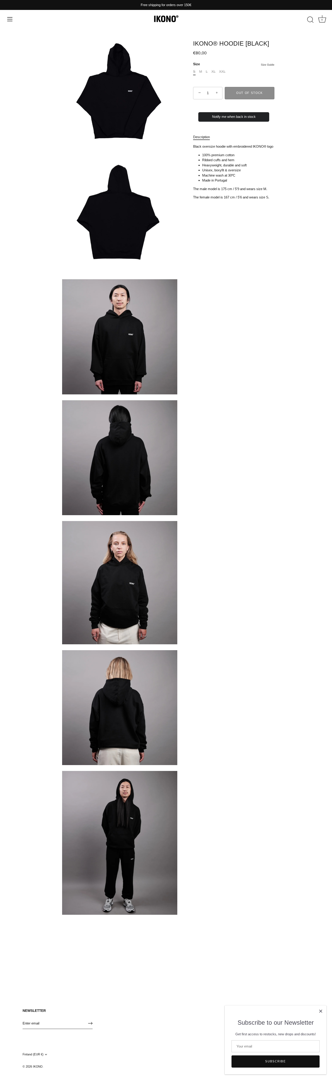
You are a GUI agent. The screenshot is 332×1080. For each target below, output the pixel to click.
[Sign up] (90, 1023)
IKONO (37, 1066)
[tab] (203, 137)
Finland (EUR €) (33, 1054)
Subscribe (275, 1061)
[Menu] (10, 19)
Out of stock (249, 93)
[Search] (310, 20)
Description (201, 137)
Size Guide (267, 64)
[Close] (321, 1011)
